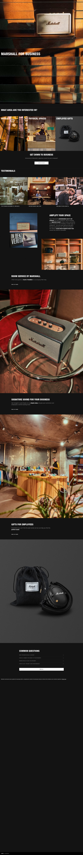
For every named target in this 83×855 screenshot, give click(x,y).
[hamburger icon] (80, 6)
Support (70, 5)
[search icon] (73, 6)
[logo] (5, 5)
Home (2, 853)
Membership (69, 2)
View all (41, 669)
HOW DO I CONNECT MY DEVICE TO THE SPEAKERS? (30, 657)
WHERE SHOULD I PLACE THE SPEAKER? (27, 660)
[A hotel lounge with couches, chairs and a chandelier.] (41, 341)
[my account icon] (76, 6)
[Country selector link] (80, 2)
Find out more (14, 284)
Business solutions (61, 2)
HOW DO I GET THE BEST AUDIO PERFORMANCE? (29, 663)
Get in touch (41, 162)
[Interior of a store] (41, 466)
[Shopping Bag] (78, 6)
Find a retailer (75, 2)
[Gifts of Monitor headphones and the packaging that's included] (41, 591)
